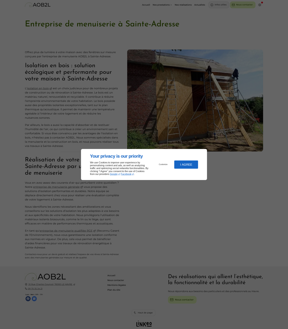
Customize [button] (163, 164)
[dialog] (144, 164)
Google (114, 174)
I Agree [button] (186, 164)
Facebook (126, 174)
